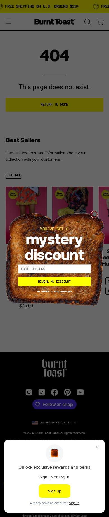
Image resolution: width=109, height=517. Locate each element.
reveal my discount (54, 281)
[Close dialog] (94, 214)
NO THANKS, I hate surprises (54, 291)
